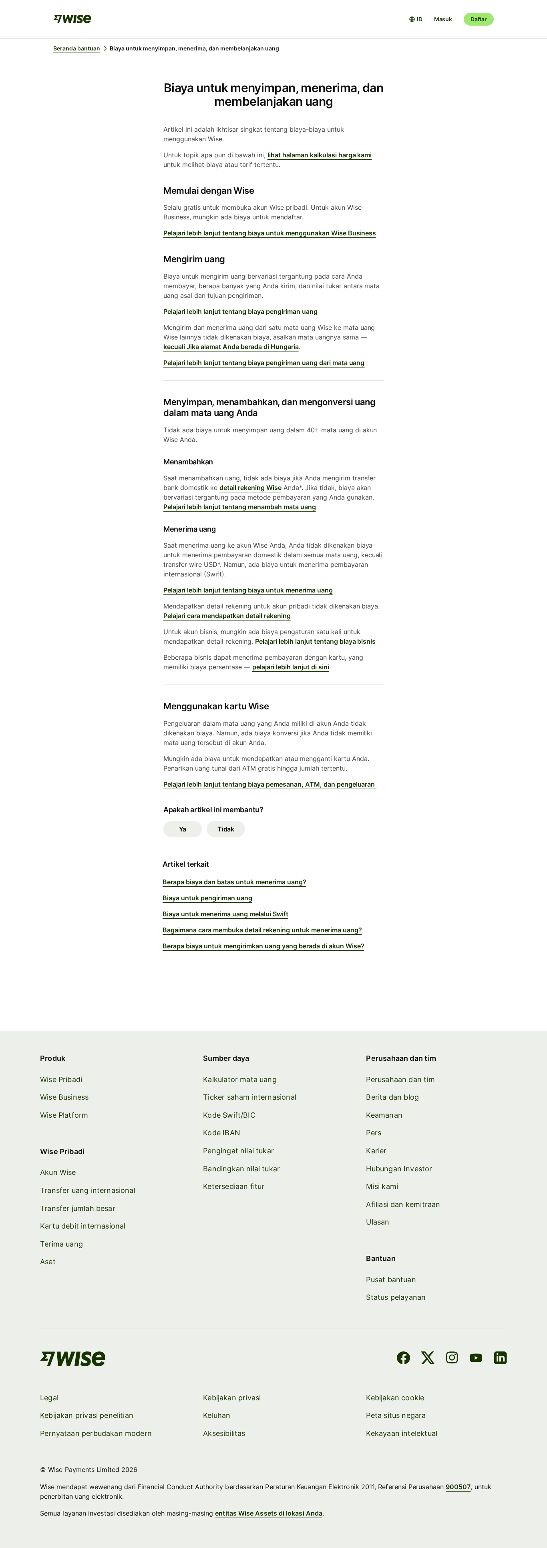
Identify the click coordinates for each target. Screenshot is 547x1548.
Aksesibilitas (224, 1433)
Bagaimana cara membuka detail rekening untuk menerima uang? (262, 930)
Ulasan (377, 1222)
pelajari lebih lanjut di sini (290, 667)
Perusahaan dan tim (400, 1079)
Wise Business (64, 1097)
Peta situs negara (396, 1415)
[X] (428, 1359)
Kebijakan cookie (395, 1397)
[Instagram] (452, 1359)
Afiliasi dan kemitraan (403, 1204)
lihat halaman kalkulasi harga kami (319, 155)
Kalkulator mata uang (240, 1079)
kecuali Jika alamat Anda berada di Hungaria (231, 347)
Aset (48, 1261)
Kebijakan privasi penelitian (86, 1415)
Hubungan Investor (399, 1169)
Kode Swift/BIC (229, 1115)
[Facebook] (403, 1359)
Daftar (479, 19)
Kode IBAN (221, 1132)
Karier (376, 1150)
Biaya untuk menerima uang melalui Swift (225, 914)
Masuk (443, 19)
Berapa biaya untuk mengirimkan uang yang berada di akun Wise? (263, 946)
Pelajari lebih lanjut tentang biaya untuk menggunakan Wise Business (269, 233)
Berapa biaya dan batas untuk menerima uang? (234, 882)
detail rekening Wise (250, 488)
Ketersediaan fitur (233, 1186)
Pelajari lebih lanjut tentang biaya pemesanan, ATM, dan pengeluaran (269, 784)
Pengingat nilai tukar (238, 1150)
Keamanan (384, 1115)
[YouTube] (476, 1359)
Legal (49, 1397)
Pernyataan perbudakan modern (96, 1433)
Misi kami (382, 1186)
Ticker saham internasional (249, 1097)
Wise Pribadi (61, 1079)
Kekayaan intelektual (401, 1433)
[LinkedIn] (500, 1359)
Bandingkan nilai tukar (241, 1169)
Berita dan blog (392, 1097)
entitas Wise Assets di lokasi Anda (268, 1513)
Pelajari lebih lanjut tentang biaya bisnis (315, 641)
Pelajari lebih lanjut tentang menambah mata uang (239, 507)
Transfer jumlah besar (77, 1208)
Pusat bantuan (391, 1279)
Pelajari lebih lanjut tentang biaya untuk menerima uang (248, 590)
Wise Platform (64, 1115)
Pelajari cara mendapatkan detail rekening (227, 616)
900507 (458, 1487)
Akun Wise (58, 1172)
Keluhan (216, 1415)
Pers (373, 1132)
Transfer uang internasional (87, 1190)
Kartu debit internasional (83, 1226)
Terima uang (61, 1244)
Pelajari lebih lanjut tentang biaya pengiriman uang (240, 311)
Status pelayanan (396, 1297)
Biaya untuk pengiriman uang (207, 898)
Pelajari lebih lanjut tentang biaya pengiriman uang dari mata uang (263, 363)
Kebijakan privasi (232, 1397)
